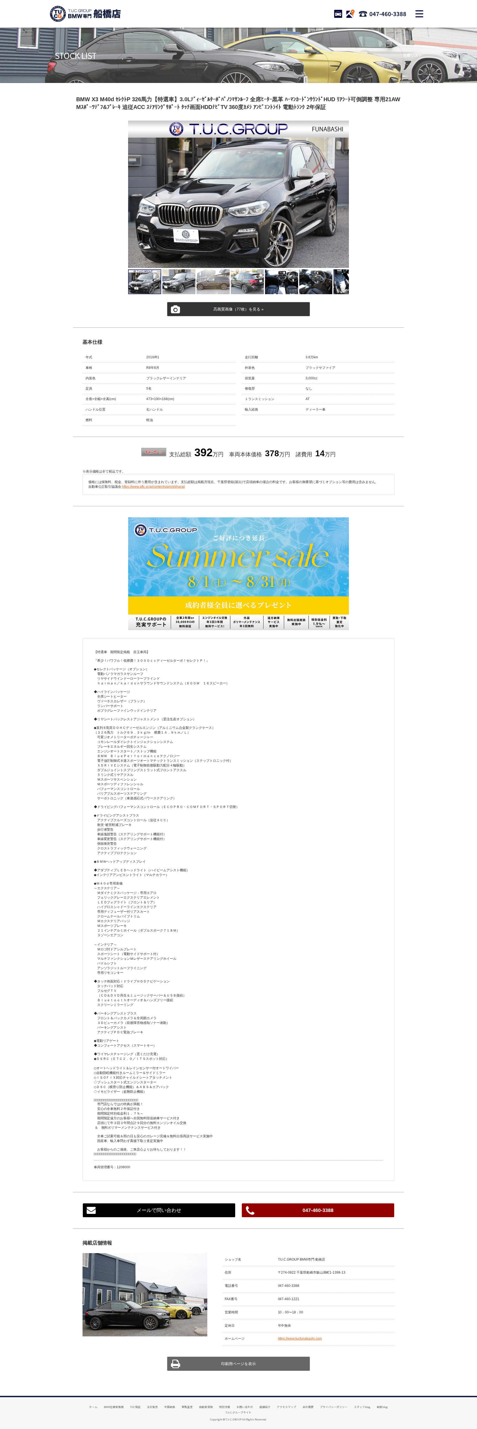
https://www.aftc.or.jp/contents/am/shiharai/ (153, 487)
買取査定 (187, 1407)
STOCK (338, 13)
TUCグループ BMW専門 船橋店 (85, 14)
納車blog (382, 1407)
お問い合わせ (245, 1407)
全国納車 (169, 1407)
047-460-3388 (387, 14)
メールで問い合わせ (159, 1210)
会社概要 (308, 1407)
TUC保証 (135, 1407)
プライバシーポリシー (334, 1407)
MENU (419, 14)
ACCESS (350, 13)
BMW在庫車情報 (114, 1407)
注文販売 (152, 1407)
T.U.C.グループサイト (239, 1412)
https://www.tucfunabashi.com (300, 1339)
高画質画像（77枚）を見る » (238, 309)
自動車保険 (206, 1407)
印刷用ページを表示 (238, 1364)
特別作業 (224, 1407)
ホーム (93, 1407)
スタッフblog (362, 1407)
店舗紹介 (265, 1407)
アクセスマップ (286, 1407)
